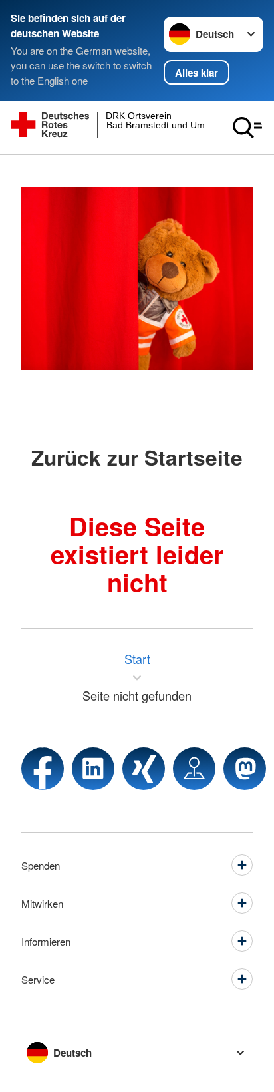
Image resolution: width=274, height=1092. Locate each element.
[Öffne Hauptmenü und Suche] (247, 128)
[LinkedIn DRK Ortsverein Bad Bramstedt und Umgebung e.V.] (93, 768)
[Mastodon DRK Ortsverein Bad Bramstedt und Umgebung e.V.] (244, 768)
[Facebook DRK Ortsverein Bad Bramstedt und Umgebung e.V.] (42, 768)
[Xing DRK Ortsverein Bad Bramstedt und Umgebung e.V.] (143, 768)
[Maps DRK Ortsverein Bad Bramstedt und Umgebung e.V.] (194, 768)
